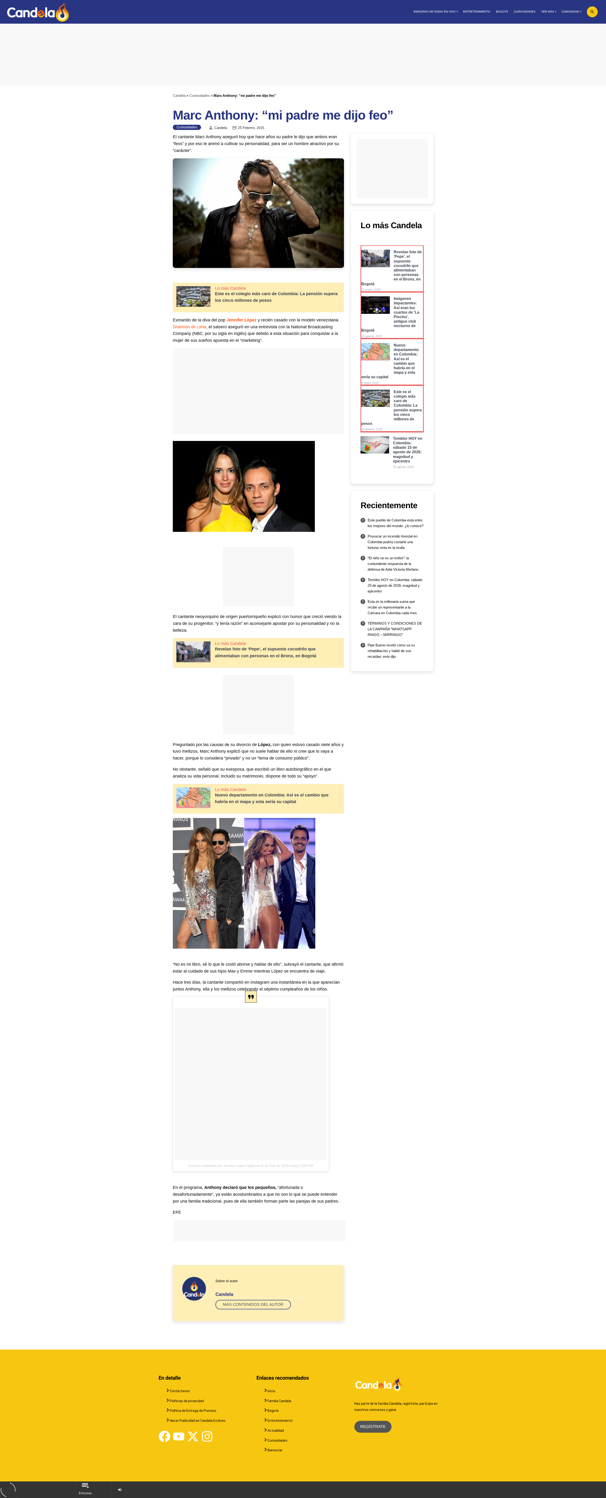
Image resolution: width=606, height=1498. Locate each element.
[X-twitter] (193, 1436)
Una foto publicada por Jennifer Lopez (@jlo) (221, 1166)
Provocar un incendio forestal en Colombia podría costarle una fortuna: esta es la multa (392, 542)
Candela (179, 95)
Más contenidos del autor (253, 1304)
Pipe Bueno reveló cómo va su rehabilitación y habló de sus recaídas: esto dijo (391, 650)
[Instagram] (207, 1436)
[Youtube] (179, 1436)
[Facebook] (164, 1436)
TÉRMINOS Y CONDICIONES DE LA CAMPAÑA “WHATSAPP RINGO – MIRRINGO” (395, 629)
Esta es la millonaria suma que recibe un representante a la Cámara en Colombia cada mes (392, 607)
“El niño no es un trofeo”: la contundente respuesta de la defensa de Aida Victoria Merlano (393, 563)
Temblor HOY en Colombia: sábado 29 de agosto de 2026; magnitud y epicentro (395, 585)
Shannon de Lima (189, 326)
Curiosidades (199, 95)
